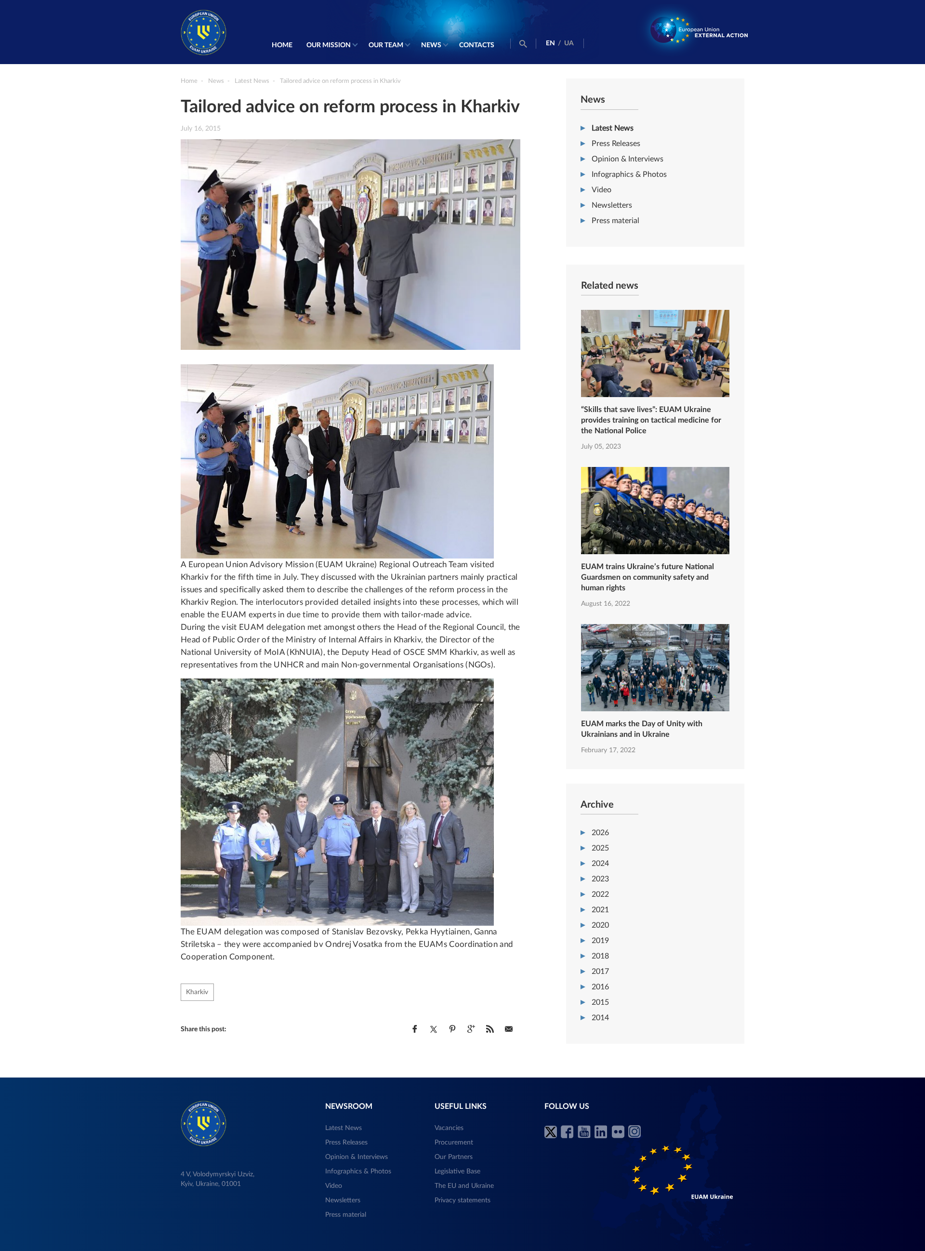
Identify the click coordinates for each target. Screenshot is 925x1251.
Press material (615, 221)
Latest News (613, 128)
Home (282, 45)
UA (569, 43)
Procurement (454, 1142)
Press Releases (616, 143)
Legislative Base (457, 1171)
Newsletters (612, 205)
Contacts (476, 45)
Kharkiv (197, 992)
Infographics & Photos (629, 174)
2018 (600, 956)
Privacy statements (462, 1200)
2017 (600, 971)
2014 (600, 1018)
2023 (600, 879)
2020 (600, 925)
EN (550, 43)
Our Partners (454, 1157)
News (431, 45)
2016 (600, 987)
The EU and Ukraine (464, 1186)
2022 (600, 894)
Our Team (386, 45)
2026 (600, 833)
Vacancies (449, 1128)
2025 (600, 848)
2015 (600, 1002)
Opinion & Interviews (627, 159)
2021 (600, 910)
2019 (600, 941)
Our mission (328, 45)
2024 (600, 863)
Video (601, 190)
